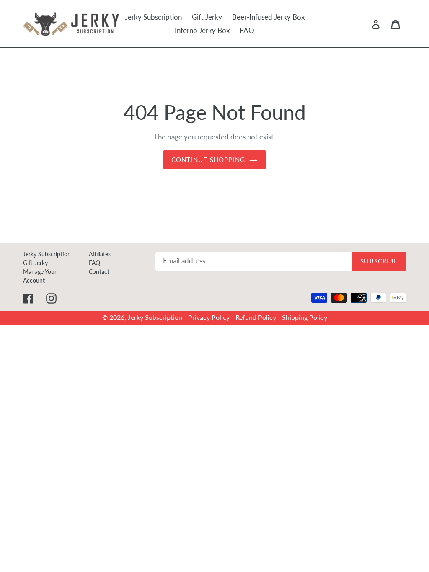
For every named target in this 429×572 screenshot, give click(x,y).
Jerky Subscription (47, 254)
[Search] (364, 23)
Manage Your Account (40, 276)
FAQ (94, 262)
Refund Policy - (258, 317)
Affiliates (100, 254)
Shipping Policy (304, 317)
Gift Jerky (35, 262)
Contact (99, 271)
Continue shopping (208, 159)
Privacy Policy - (211, 317)
